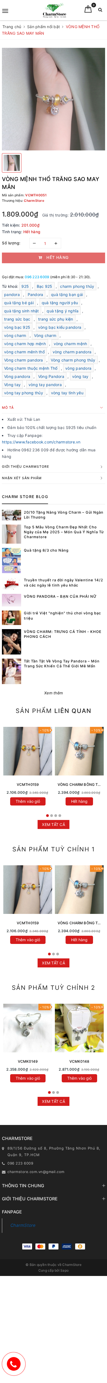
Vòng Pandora (51, 376)
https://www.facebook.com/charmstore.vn (41, 442)
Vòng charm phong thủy (73, 360)
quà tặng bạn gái (67, 294)
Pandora (35, 294)
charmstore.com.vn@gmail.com (35, 1171)
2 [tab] (51, 815)
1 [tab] (47, 815)
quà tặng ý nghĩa (62, 311)
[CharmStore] (54, 10)
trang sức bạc (17, 319)
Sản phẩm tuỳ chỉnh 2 (53, 987)
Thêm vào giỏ (28, 801)
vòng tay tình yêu (67, 392)
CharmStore (23, 1225)
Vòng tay (12, 384)
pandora (12, 294)
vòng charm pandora (72, 352)
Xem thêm (53, 693)
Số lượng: (11, 243)
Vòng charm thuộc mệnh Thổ (30, 368)
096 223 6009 (37, 277)
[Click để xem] (53, 99)
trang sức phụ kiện (55, 319)
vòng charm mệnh (70, 343)
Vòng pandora (17, 376)
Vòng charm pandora (23, 360)
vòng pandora (78, 368)
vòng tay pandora (45, 384)
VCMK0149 (28, 1061)
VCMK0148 (79, 1061)
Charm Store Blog (25, 496)
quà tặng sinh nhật (21, 311)
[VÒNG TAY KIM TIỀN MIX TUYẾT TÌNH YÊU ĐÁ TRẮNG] (79, 1028)
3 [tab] (55, 815)
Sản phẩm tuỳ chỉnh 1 (53, 849)
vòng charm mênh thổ (24, 352)
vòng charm (15, 335)
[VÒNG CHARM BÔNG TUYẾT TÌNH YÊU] (79, 751)
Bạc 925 (44, 286)
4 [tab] (59, 815)
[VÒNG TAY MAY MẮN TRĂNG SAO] (27, 1028)
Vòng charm (45, 335)
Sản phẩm (53, 710)
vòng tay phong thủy (23, 392)
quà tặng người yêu (60, 302)
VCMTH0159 (28, 784)
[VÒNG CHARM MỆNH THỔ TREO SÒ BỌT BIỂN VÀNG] (27, 751)
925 (25, 286)
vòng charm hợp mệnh (25, 343)
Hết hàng (79, 801)
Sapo (64, 1270)
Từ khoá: (10, 286)
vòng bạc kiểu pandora (59, 327)
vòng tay (80, 376)
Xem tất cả (53, 824)
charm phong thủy (77, 286)
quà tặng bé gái (19, 302)
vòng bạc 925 (17, 327)
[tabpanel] (27, 766)
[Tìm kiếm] (100, 11)
